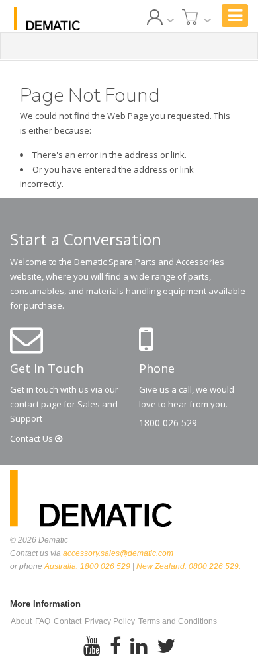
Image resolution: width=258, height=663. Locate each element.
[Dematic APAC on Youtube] (92, 646)
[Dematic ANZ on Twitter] (166, 646)
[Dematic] (47, 18)
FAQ (42, 621)
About (21, 621)
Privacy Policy (110, 621)
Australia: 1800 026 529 (87, 566)
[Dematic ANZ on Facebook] (115, 646)
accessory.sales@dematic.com (118, 553)
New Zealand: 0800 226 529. (188, 566)
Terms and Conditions (177, 621)
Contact (32, 438)
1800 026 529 (168, 422)
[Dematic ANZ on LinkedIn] (139, 646)
